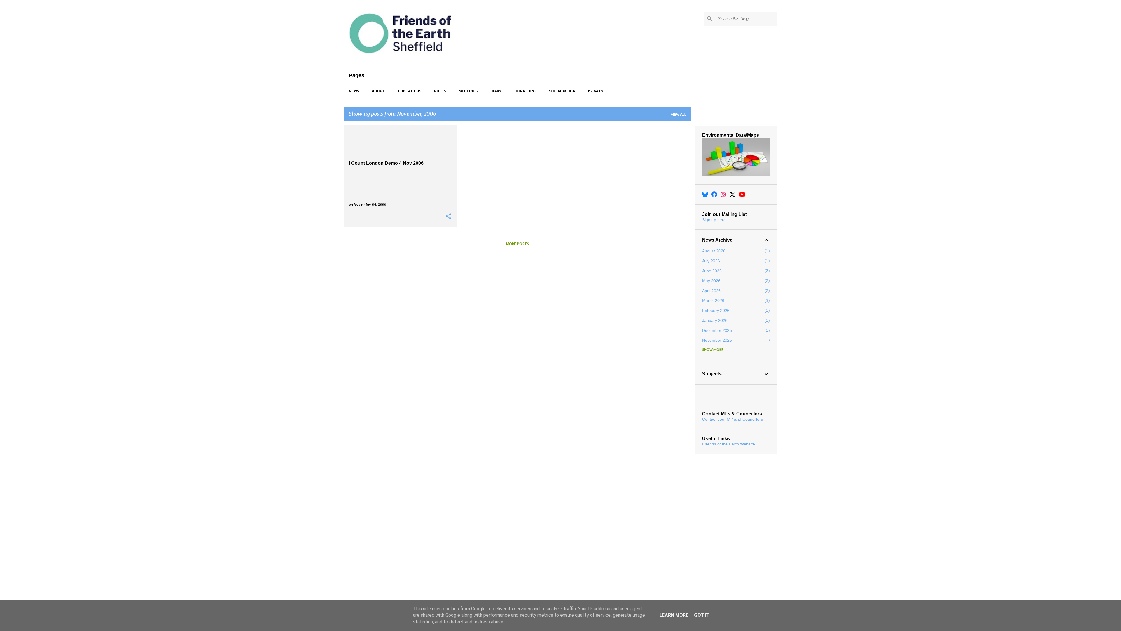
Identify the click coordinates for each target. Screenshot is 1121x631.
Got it (701, 615)
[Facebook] (714, 194)
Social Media (562, 91)
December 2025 (717, 330)
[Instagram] (723, 194)
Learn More (673, 615)
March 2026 (713, 300)
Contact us (409, 91)
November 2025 (717, 340)
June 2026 (712, 270)
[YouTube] (742, 194)
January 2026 (714, 320)
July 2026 (711, 261)
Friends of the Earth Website (728, 444)
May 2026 (711, 280)
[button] (448, 216)
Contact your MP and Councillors (732, 419)
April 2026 (711, 290)
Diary (496, 91)
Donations (525, 91)
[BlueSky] (705, 194)
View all (678, 114)
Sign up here (714, 219)
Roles (440, 91)
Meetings (468, 91)
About (378, 91)
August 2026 (713, 251)
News (354, 91)
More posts (517, 244)
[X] (732, 194)
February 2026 (716, 310)
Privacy (595, 91)
